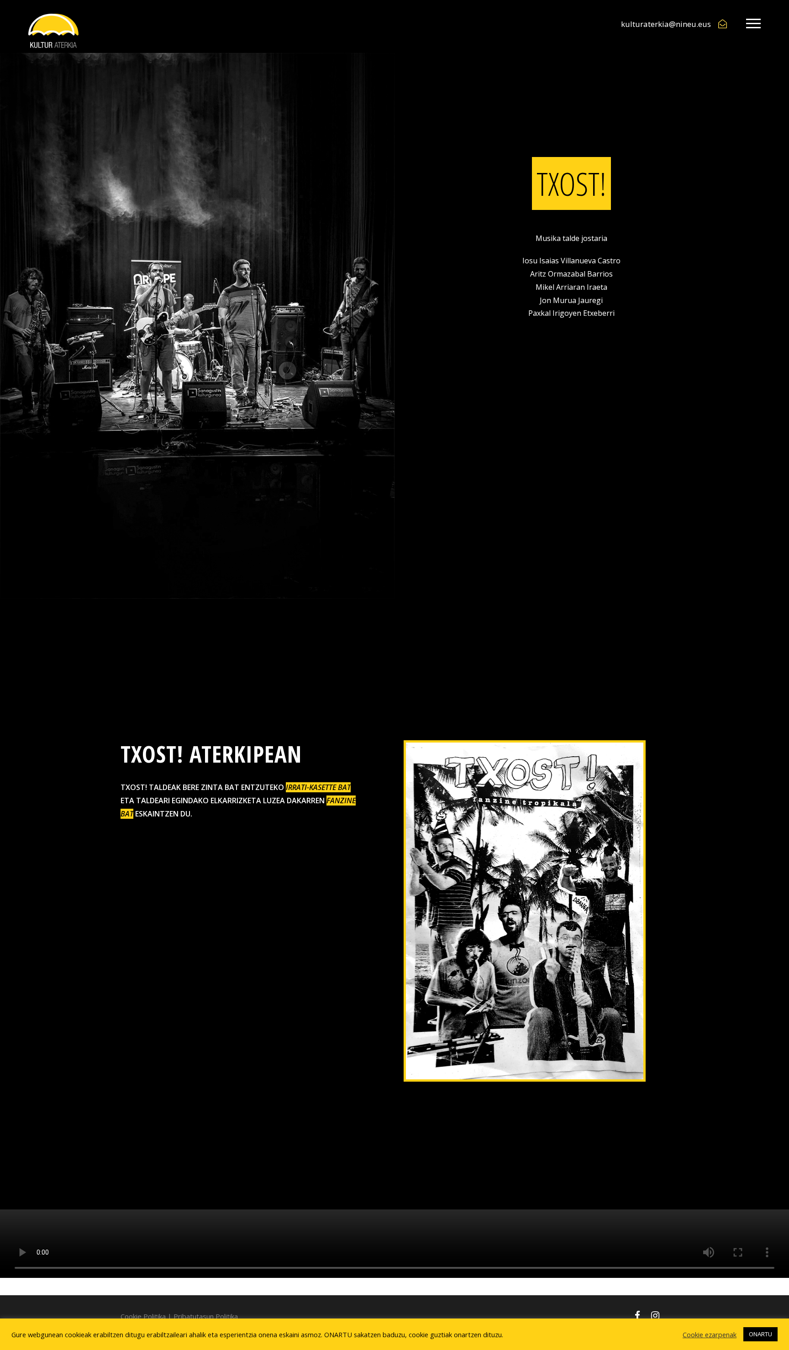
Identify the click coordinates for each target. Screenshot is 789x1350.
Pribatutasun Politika (206, 1316)
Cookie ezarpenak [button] (709, 1334)
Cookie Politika (143, 1316)
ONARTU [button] (760, 1334)
